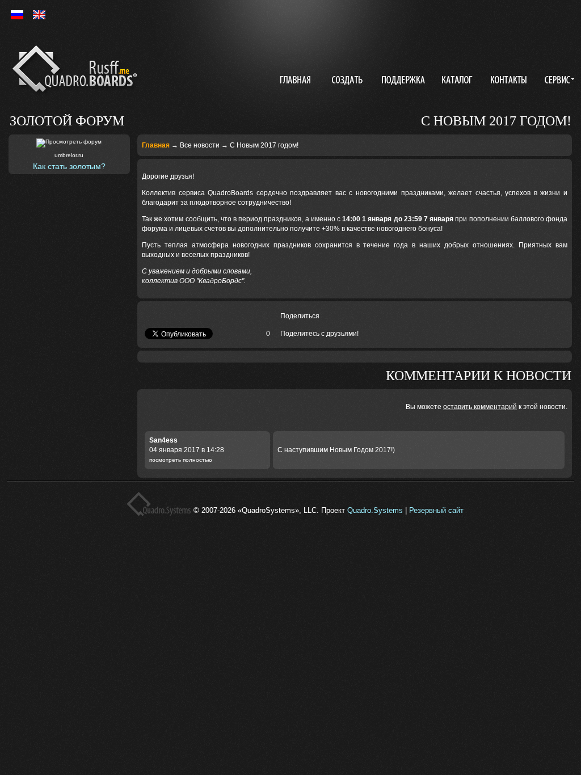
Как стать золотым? (69, 166)
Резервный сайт (436, 510)
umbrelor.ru (68, 155)
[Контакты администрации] (510, 81)
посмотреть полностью (180, 460)
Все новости (200, 145)
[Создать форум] (348, 81)
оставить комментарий (480, 407)
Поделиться (299, 316)
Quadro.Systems (375, 510)
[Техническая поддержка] (403, 81)
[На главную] (76, 70)
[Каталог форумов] (458, 81)
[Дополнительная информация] (557, 81)
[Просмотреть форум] (69, 143)
